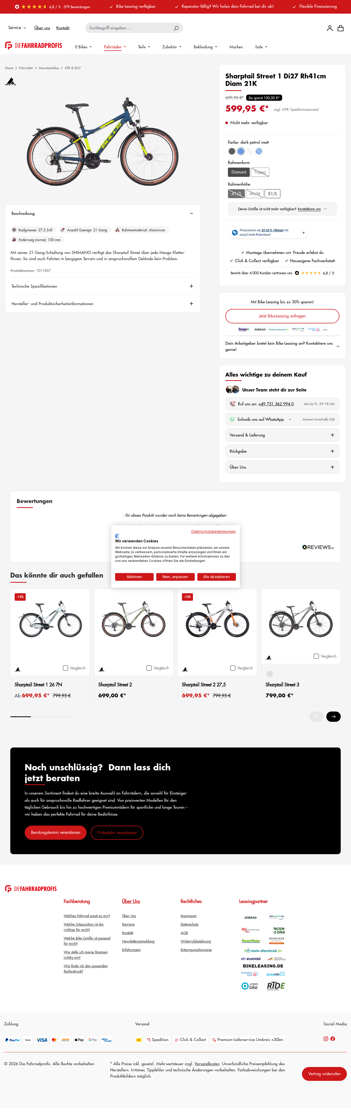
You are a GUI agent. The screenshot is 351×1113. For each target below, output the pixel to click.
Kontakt (62, 28)
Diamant (239, 172)
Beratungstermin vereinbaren (55, 832)
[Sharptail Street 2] (133, 626)
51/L (272, 193)
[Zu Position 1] (20, 716)
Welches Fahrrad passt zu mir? (87, 915)
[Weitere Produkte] (333, 716)
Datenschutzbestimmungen (213, 532)
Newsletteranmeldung (138, 941)
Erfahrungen (131, 949)
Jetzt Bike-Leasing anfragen (282, 316)
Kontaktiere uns (312, 209)
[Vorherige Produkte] (316, 716)
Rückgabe (238, 451)
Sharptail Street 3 (282, 684)
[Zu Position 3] (61, 716)
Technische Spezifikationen (34, 286)
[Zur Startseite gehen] (33, 45)
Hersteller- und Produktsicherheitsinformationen (52, 303)
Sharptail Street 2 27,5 (204, 684)
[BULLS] (10, 81)
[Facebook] (332, 1038)
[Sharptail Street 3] (301, 621)
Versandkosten (207, 1063)
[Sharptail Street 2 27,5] (217, 626)
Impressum (189, 915)
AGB (184, 932)
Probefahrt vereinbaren (117, 832)
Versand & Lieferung (247, 435)
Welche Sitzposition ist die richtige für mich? (84, 927)
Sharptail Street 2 (115, 684)
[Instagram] (326, 1038)
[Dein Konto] (330, 27)
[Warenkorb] (340, 28)
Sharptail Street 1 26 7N (38, 684)
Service (14, 27)
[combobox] (127, 28)
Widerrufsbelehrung (196, 941)
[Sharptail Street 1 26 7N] (50, 626)
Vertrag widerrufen (324, 1073)
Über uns (42, 28)
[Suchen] (176, 28)
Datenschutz (189, 924)
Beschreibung (23, 213)
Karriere (128, 924)
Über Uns (238, 467)
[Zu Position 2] (41, 716)
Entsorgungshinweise (196, 949)
